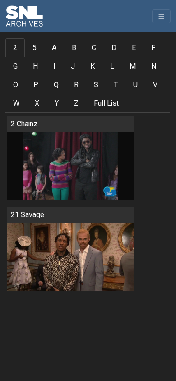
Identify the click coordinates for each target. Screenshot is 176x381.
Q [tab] (56, 84)
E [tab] (134, 47)
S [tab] (96, 84)
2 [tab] (15, 47)
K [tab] (92, 66)
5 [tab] (34, 47)
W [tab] (16, 103)
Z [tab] (76, 103)
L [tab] (112, 66)
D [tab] (113, 47)
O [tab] (15, 84)
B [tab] (74, 47)
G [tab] (15, 66)
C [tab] (94, 47)
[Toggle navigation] (161, 16)
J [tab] (73, 66)
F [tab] (153, 47)
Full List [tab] (106, 103)
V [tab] (155, 84)
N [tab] (153, 66)
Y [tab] (57, 103)
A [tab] (54, 47)
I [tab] (54, 66)
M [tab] (133, 66)
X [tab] (37, 103)
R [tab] (76, 84)
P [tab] (35, 84)
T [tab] (116, 84)
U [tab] (135, 84)
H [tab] (35, 66)
